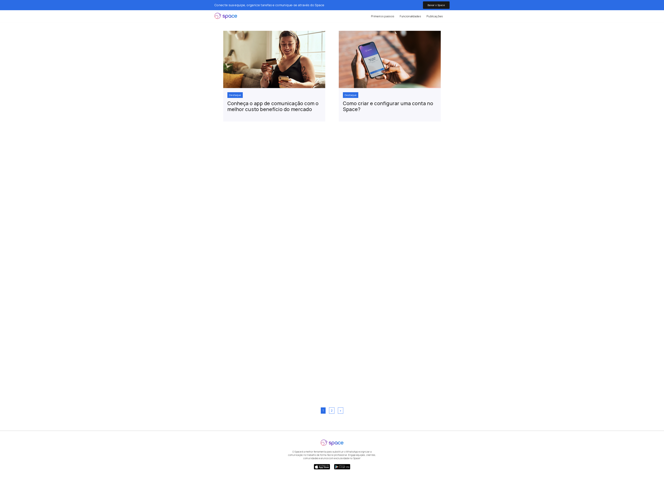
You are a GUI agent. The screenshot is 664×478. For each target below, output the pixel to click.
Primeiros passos (382, 16)
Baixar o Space (436, 5)
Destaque (235, 95)
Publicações (435, 16)
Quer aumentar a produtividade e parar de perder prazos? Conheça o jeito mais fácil (323, 378)
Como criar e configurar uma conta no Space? (388, 106)
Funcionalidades (410, 16)
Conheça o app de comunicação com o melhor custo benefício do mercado (273, 106)
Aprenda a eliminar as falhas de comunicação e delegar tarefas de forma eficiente (328, 224)
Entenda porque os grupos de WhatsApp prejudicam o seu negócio (322, 274)
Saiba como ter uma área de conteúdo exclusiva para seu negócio (329, 170)
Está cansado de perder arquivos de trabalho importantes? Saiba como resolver (327, 326)
